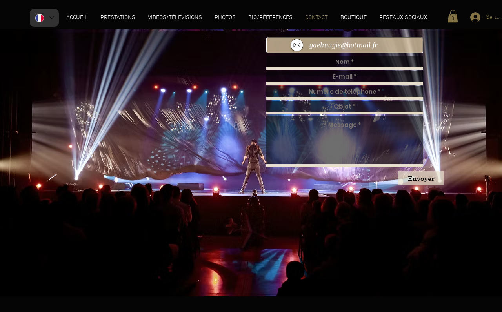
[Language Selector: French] (44, 18)
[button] (452, 16)
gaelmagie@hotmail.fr (343, 44)
